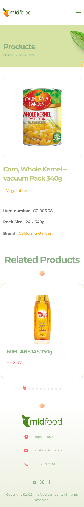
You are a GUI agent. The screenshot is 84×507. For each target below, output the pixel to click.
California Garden (36, 233)
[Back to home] (17, 12)
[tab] (24, 388)
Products (26, 55)
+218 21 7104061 (44, 464)
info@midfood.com (48, 450)
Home (8, 55)
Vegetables (17, 190)
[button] (78, 12)
